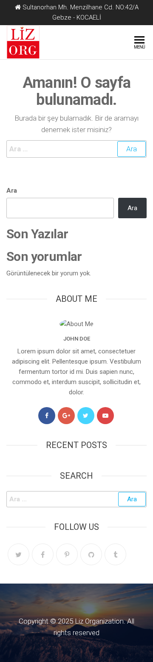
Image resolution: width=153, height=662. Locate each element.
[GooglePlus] (66, 415)
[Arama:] (76, 149)
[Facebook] (46, 415)
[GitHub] (91, 554)
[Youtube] (105, 415)
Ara (11, 190)
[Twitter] (85, 415)
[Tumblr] (115, 554)
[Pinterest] (67, 554)
